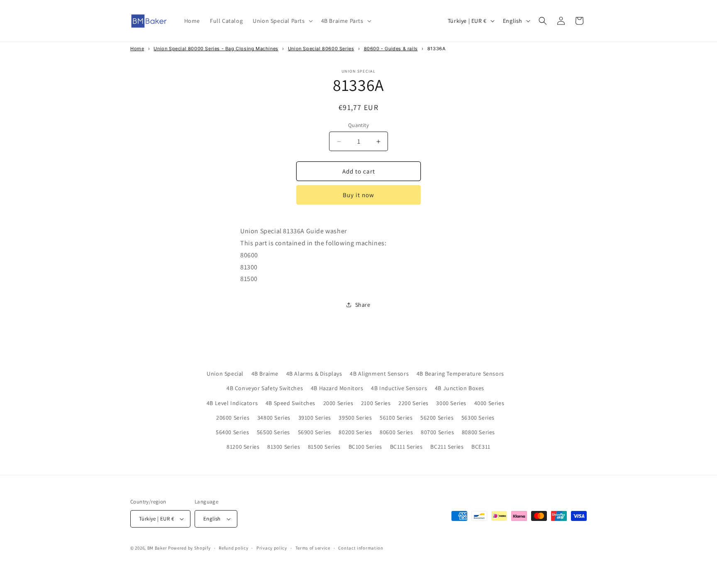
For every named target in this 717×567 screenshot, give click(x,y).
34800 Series (273, 417)
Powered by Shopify (189, 548)
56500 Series (273, 432)
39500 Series (355, 417)
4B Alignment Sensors (379, 373)
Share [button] (363, 304)
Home (137, 48)
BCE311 (480, 446)
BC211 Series (446, 446)
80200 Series (355, 432)
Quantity (358, 125)
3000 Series (451, 403)
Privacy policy (271, 548)
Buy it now (358, 195)
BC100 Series (365, 446)
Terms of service (312, 548)
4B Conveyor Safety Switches (265, 388)
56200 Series (437, 417)
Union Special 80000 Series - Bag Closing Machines (216, 48)
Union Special (225, 373)
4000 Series (489, 403)
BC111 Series (406, 446)
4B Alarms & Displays (314, 373)
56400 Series (232, 432)
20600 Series (232, 417)
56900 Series (314, 432)
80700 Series (437, 432)
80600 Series (396, 432)
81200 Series (243, 446)
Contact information (360, 548)
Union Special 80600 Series (321, 48)
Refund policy (233, 548)
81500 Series (324, 446)
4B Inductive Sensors (399, 388)
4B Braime (264, 373)
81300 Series (283, 446)
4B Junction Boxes (459, 388)
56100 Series (396, 417)
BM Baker (157, 548)
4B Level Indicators (232, 403)
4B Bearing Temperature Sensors (460, 373)
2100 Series (376, 403)
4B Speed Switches (290, 403)
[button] (282, 20)
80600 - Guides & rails (391, 48)
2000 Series (338, 403)
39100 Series (314, 417)
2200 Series (413, 403)
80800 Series (478, 432)
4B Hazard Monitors (337, 388)
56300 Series (478, 417)
